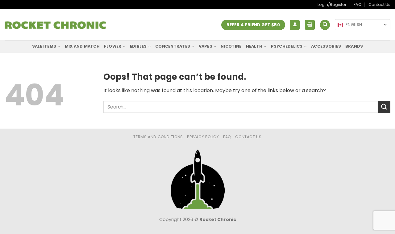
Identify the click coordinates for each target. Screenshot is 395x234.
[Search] (325, 25)
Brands (354, 46)
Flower (113, 46)
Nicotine (231, 46)
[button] (295, 25)
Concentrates (172, 46)
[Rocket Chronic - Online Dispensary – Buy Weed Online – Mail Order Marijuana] (55, 25)
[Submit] (384, 107)
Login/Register (332, 4)
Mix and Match (82, 46)
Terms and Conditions (158, 136)
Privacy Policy (203, 136)
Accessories (326, 46)
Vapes (205, 46)
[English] (340, 25)
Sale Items (44, 46)
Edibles (138, 46)
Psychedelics (287, 46)
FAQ (358, 4)
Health (254, 46)
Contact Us (379, 4)
